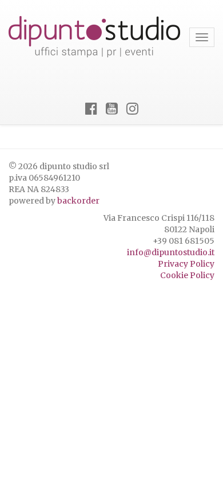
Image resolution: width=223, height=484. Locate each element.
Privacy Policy (186, 264)
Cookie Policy (187, 275)
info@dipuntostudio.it (170, 252)
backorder (78, 201)
